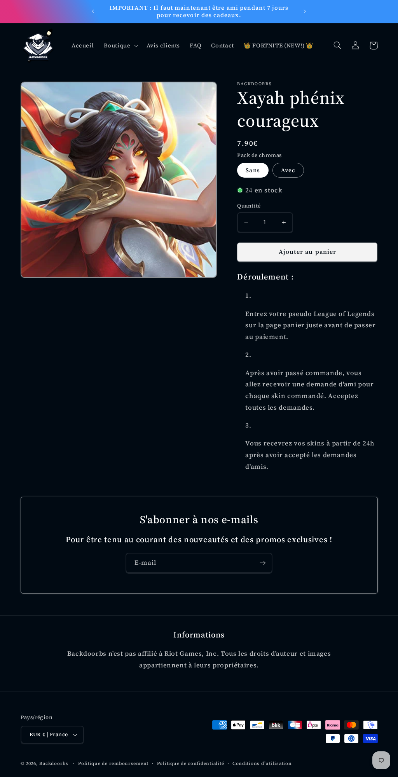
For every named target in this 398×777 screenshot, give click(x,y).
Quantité (248, 206)
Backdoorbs (53, 763)
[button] (120, 45)
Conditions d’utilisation (262, 763)
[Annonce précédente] (92, 11)
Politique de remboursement (113, 763)
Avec (288, 170)
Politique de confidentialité (190, 763)
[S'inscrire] (263, 563)
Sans (253, 170)
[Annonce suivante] (305, 11)
